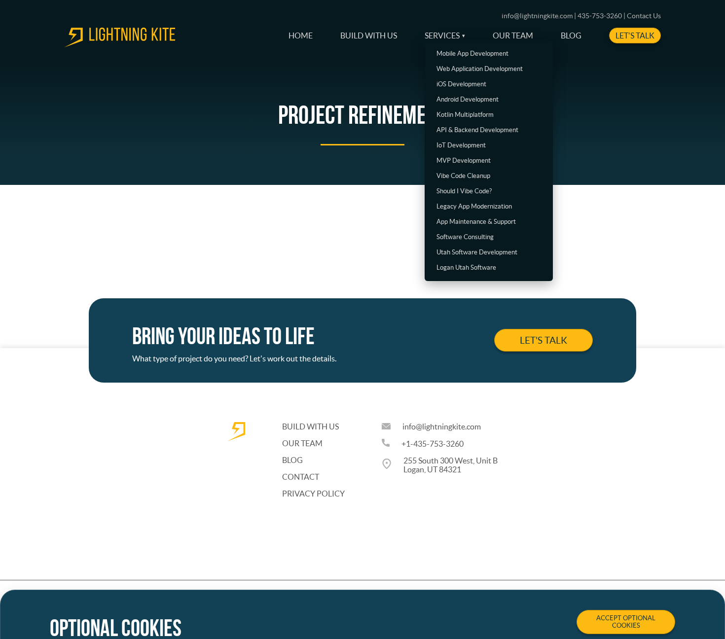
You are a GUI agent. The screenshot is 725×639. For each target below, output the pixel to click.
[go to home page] (119, 44)
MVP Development (463, 160)
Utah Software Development (476, 252)
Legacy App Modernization (474, 206)
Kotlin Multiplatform (465, 114)
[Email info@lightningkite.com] (392, 426)
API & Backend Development (477, 130)
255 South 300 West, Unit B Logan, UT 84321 (450, 465)
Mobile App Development (472, 53)
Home (301, 35)
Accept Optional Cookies (625, 621)
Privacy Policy (313, 493)
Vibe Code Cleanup (463, 175)
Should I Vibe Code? (464, 191)
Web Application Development (479, 68)
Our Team (513, 35)
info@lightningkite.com (441, 426)
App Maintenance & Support (476, 221)
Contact (300, 476)
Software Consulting (465, 237)
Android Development (467, 99)
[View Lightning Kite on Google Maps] (392, 465)
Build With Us (368, 35)
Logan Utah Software (466, 267)
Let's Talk (635, 35)
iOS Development (461, 84)
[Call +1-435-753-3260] (391, 443)
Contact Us (644, 16)
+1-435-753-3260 (432, 443)
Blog (571, 35)
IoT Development (461, 145)
